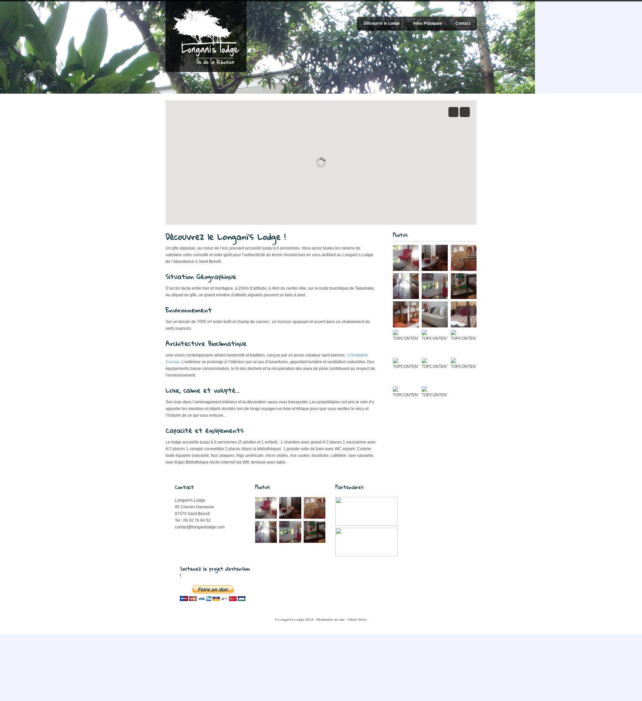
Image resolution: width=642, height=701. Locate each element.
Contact (462, 23)
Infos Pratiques (427, 23)
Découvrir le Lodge (382, 23)
